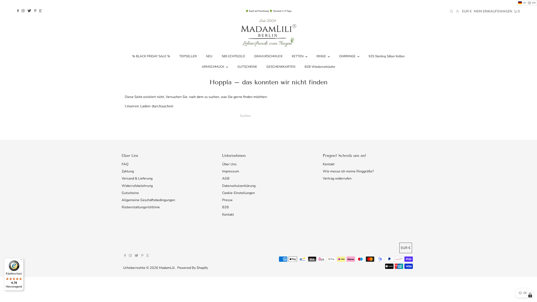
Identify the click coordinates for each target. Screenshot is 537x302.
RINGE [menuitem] (322, 56)
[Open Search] (451, 11)
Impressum (230, 171)
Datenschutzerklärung (238, 186)
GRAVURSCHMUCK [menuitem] (268, 56)
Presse (227, 200)
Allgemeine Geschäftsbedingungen (148, 200)
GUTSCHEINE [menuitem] (247, 67)
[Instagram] (23, 11)
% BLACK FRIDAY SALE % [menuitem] (151, 56)
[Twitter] (29, 11)
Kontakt (228, 214)
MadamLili (167, 268)
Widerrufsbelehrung (137, 186)
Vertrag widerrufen (337, 178)
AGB (225, 178)
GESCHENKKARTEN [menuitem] (280, 67)
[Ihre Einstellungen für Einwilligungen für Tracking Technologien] (530, 295)
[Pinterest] (35, 11)
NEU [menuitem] (209, 56)
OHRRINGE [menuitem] (347, 56)
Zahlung (128, 171)
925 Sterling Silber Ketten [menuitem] (387, 56)
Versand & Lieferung (137, 178)
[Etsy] (40, 11)
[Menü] (21, 260)
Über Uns (229, 164)
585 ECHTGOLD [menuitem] (233, 56)
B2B (225, 207)
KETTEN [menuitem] (298, 56)
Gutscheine (130, 193)
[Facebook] (18, 11)
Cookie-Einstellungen (238, 193)
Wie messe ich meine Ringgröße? (348, 171)
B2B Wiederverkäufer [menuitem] (320, 67)
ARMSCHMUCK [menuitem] (213, 67)
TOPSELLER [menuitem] (188, 56)
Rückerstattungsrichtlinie (141, 207)
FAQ (125, 164)
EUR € (467, 11)
